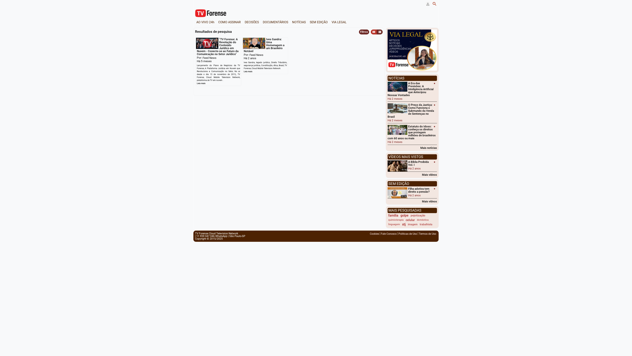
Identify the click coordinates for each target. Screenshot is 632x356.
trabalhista (426, 224)
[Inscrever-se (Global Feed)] (211, 3)
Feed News (209, 57)
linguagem (394, 224)
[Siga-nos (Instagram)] (206, 3)
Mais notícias (428, 147)
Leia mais (201, 83)
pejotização (418, 215)
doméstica (423, 219)
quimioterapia (396, 219)
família (393, 215)
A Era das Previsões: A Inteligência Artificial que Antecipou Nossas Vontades (411, 89)
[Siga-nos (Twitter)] (201, 3)
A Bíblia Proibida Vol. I (418, 163)
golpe (404, 215)
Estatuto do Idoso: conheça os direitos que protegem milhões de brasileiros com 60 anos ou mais (412, 132)
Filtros (364, 31)
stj (404, 224)
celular (410, 220)
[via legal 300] (412, 49)
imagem (413, 224)
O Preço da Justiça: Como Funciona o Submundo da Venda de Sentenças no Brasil (411, 110)
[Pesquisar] (434, 3)
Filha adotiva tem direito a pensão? (419, 190)
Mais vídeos (429, 174)
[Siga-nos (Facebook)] (196, 3)
